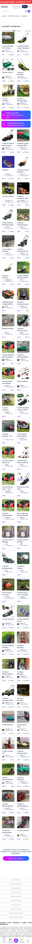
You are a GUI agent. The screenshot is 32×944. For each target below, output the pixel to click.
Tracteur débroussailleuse (7, 778)
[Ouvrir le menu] (30, 7)
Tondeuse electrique (15, 884)
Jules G (22, 174)
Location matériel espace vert (7, 461)
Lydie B (21, 755)
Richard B (7, 808)
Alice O (21, 464)
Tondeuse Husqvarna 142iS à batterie (23, 197)
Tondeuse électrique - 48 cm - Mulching (7, 435)
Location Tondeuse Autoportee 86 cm (7, 409)
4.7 (10, 81)
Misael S (7, 359)
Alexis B (7, 147)
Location (4, 16)
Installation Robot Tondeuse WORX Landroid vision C (7, 303)
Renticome (7, 280)
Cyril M (21, 834)
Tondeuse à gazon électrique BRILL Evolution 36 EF (23, 145)
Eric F (21, 702)
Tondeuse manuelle (16, 900)
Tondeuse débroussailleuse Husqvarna (7, 805)
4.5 (10, 231)
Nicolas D (7, 781)
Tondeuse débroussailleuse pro (22, 805)
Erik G (6, 570)
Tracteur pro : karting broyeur (7, 831)
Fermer (29, 2)
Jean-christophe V (8, 200)
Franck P (7, 385)
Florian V (22, 729)
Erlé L (6, 50)
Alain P (6, 306)
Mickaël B (7, 649)
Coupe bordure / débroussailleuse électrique (22, 462)
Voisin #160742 (8, 597)
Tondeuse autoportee (20, 778)
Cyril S (21, 808)
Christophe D (23, 200)
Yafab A (22, 491)
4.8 (25, 812)
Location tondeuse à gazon (23, 620)
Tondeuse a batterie (16, 909)
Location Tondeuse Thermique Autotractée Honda (8, 100)
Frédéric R (22, 781)
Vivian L (22, 227)
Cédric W (7, 174)
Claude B (7, 76)
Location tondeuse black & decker (8, 144)
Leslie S (7, 253)
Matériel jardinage (14, 16)
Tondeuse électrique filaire (22, 100)
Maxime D (22, 103)
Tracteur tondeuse (16, 888)
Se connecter (16, 6)
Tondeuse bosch (7, 725)
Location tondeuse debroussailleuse (8, 356)
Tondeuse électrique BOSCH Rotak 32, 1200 (22, 356)
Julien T (22, 623)
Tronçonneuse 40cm (21, 726)
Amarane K (22, 676)
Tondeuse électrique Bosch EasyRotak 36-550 (22, 330)
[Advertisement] (16, 21)
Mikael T (22, 385)
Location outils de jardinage (7, 541)
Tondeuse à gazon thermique (23, 171)
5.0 (10, 54)
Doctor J (22, 570)
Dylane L (7, 464)
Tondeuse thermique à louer (22, 250)
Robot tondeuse (16, 892)
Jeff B (6, 544)
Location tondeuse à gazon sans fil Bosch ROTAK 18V (23, 409)
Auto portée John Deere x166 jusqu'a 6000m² (23, 514)
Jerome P (22, 649)
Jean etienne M (8, 729)
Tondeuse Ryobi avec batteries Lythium (7, 382)
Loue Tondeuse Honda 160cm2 (22, 435)
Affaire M (22, 517)
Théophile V (8, 491)
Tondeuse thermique (20, 646)
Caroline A (22, 359)
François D (22, 147)
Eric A (21, 76)
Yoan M (7, 227)
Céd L (21, 280)
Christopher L (23, 253)
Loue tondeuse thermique (7, 250)
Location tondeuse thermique (8, 646)
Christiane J (23, 597)
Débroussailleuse (22, 381)
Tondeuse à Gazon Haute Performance (23, 488)
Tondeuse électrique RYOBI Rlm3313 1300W (7, 699)
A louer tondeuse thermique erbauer (8, 224)
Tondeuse (24, 16)
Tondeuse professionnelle (16, 913)
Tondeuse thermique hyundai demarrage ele (8, 567)
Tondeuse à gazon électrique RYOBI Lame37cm (23, 277)
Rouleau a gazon (7, 72)
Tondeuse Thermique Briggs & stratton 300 (22, 224)
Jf (5, 438)
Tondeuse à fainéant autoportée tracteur (20, 567)
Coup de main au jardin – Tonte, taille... (7, 488)
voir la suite (28, 30)
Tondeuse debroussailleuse (7, 673)
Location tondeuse (8, 196)
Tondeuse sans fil (15, 904)
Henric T (7, 103)
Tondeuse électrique (20, 73)
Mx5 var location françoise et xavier (23, 438)
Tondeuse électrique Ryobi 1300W (7, 514)
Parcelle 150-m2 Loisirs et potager (22, 593)
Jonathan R (7, 623)
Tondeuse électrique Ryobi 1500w (22, 752)
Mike (6, 332)
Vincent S (22, 306)
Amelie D (7, 412)
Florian (21, 412)
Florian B (7, 676)
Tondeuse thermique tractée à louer (22, 303)
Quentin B (7, 517)
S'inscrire (25, 6)
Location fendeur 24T (7, 752)
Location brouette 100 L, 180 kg (7, 47)
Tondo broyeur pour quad (6, 593)
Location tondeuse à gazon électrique (23, 47)
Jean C (6, 755)
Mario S (22, 332)
